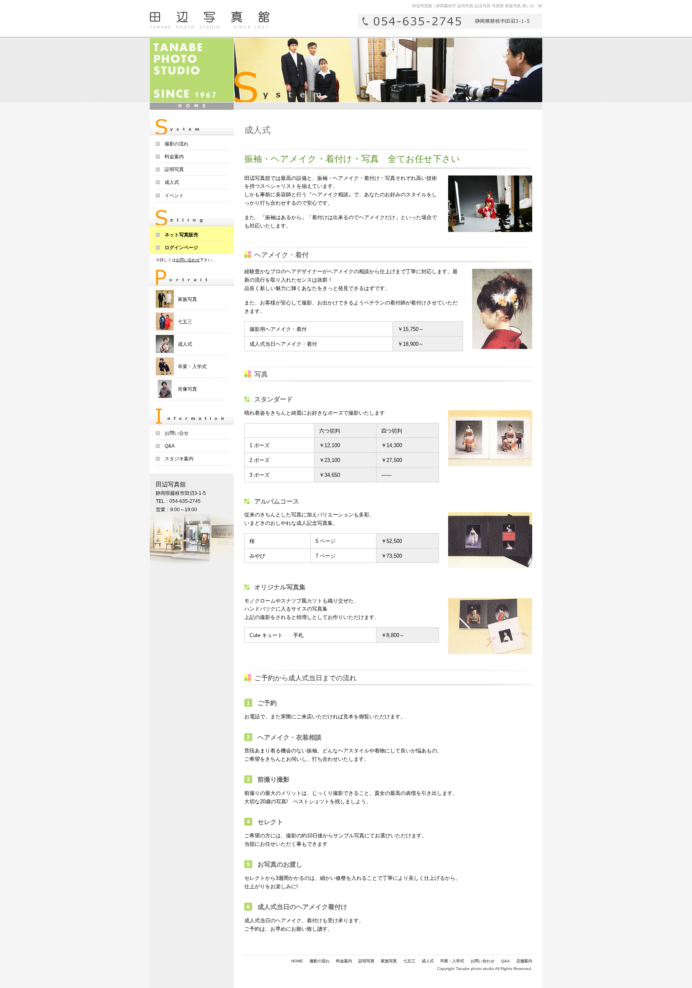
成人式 (172, 182)
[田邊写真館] (210, 20)
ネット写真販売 (181, 235)
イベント (174, 195)
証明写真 (174, 169)
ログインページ (181, 247)
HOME (297, 961)
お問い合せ (177, 433)
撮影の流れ (177, 144)
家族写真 (187, 299)
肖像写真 (187, 389)
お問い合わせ (188, 260)
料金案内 (174, 156)
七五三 (185, 322)
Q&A (170, 446)
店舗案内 (524, 961)
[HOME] (192, 106)
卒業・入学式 (192, 366)
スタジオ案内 (179, 459)
